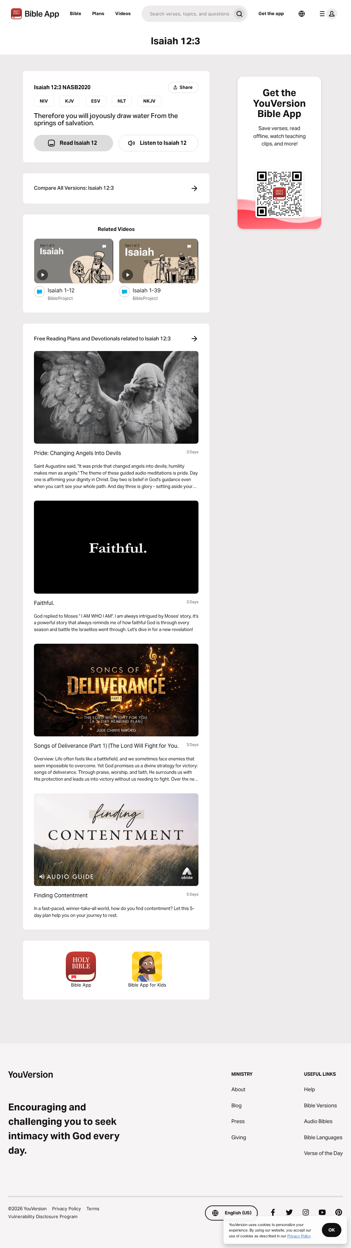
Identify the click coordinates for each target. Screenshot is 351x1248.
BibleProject (60, 298)
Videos (123, 13)
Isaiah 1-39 (154, 290)
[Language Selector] (301, 14)
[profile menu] (327, 14)
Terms (92, 1208)
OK (331, 1230)
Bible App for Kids (147, 985)
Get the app (271, 13)
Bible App (81, 985)
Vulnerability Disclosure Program (42, 1216)
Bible (75, 13)
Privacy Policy (66, 1208)
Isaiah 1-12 (68, 290)
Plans (98, 13)
